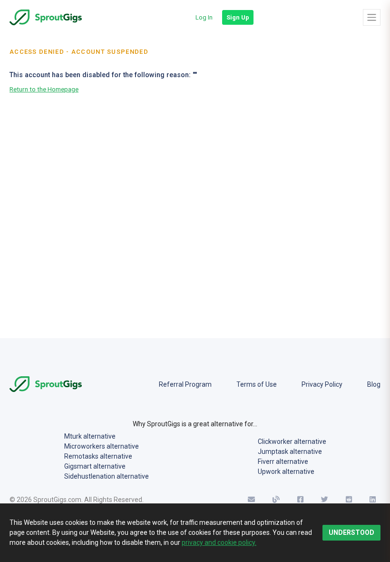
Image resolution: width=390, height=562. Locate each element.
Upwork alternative (286, 471)
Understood (351, 532)
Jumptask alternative (290, 451)
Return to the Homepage (44, 89)
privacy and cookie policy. (219, 542)
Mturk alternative (90, 436)
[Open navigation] (371, 17)
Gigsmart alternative (95, 466)
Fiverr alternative (283, 461)
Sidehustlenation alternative (106, 476)
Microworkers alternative (101, 446)
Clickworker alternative (292, 441)
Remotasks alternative (98, 456)
